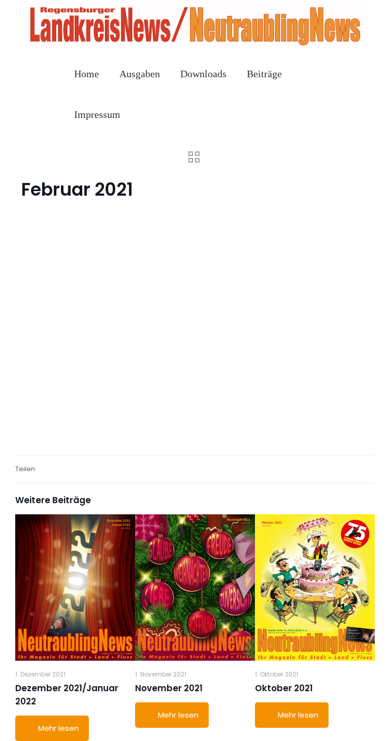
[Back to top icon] (341, 720)
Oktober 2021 (284, 688)
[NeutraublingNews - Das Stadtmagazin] (195, 47)
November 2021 (169, 688)
